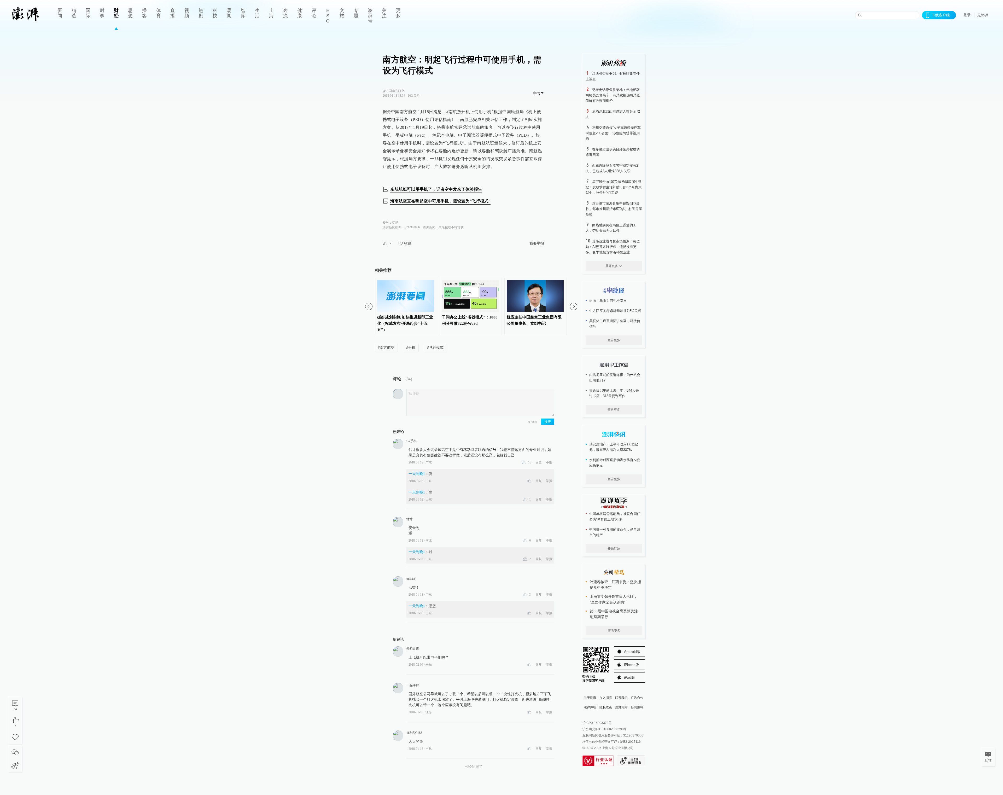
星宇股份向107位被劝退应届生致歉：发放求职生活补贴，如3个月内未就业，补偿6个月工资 (614, 187)
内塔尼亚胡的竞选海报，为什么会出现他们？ (614, 377)
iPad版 (629, 677)
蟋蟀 (409, 519)
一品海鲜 (412, 685)
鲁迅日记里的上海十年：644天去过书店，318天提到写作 (614, 393)
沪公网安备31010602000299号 (604, 729)
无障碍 (982, 15)
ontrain (410, 579)
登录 (967, 15)
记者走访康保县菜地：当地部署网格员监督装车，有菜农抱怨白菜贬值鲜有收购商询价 (613, 95)
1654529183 (414, 733)
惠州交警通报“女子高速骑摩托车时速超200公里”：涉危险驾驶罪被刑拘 (613, 133)
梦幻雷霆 (412, 649)
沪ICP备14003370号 (597, 723)
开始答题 (614, 548)
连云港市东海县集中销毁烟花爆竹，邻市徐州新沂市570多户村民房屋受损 (614, 208)
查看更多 (614, 340)
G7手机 (411, 441)
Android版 (632, 651)
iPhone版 (631, 665)
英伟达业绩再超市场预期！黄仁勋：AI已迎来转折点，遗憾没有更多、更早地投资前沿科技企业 (613, 246)
